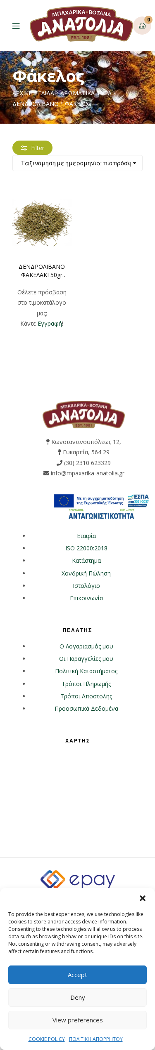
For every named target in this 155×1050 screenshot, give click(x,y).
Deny (77, 997)
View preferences (77, 1020)
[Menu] (21, 25)
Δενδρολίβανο (35, 104)
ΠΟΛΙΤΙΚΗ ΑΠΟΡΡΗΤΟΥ (96, 1039)
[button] (142, 898)
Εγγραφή (50, 323)
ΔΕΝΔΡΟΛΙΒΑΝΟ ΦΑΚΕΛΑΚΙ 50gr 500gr (42, 271)
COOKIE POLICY (47, 1039)
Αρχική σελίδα (33, 93)
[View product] (42, 222)
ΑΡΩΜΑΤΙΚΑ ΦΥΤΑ (86, 93)
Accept (77, 974)
